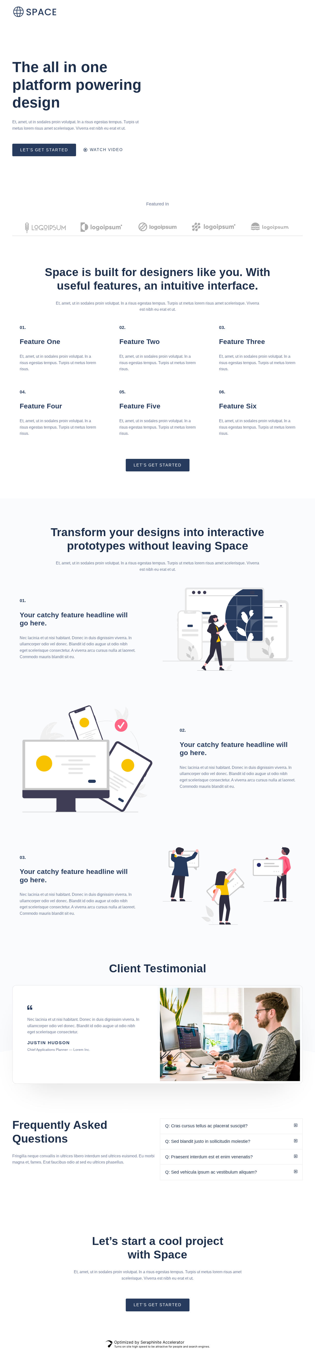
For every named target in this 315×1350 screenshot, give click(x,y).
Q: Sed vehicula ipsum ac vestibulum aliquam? (211, 1172)
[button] (231, 1126)
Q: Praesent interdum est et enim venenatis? (209, 1156)
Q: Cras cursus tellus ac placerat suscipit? (206, 1125)
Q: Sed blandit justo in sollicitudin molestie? (207, 1141)
